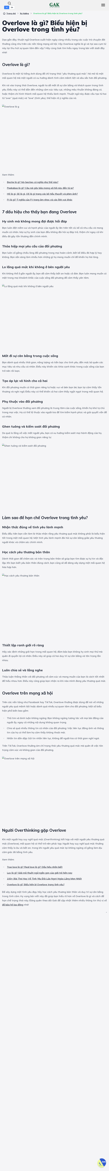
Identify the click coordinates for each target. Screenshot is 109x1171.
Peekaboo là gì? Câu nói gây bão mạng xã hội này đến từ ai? (40, 188)
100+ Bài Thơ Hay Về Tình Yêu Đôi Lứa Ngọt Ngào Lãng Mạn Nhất (44, 878)
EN (12, 7)
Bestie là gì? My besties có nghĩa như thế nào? (32, 182)
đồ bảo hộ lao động (12, 904)
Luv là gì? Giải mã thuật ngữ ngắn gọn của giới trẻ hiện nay (39, 872)
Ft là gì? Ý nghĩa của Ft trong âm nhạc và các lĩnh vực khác (39, 199)
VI (6, 7)
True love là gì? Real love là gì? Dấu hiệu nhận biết (34, 866)
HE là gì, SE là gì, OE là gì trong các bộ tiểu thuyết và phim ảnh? (42, 193)
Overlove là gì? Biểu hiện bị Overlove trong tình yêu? (35, 884)
